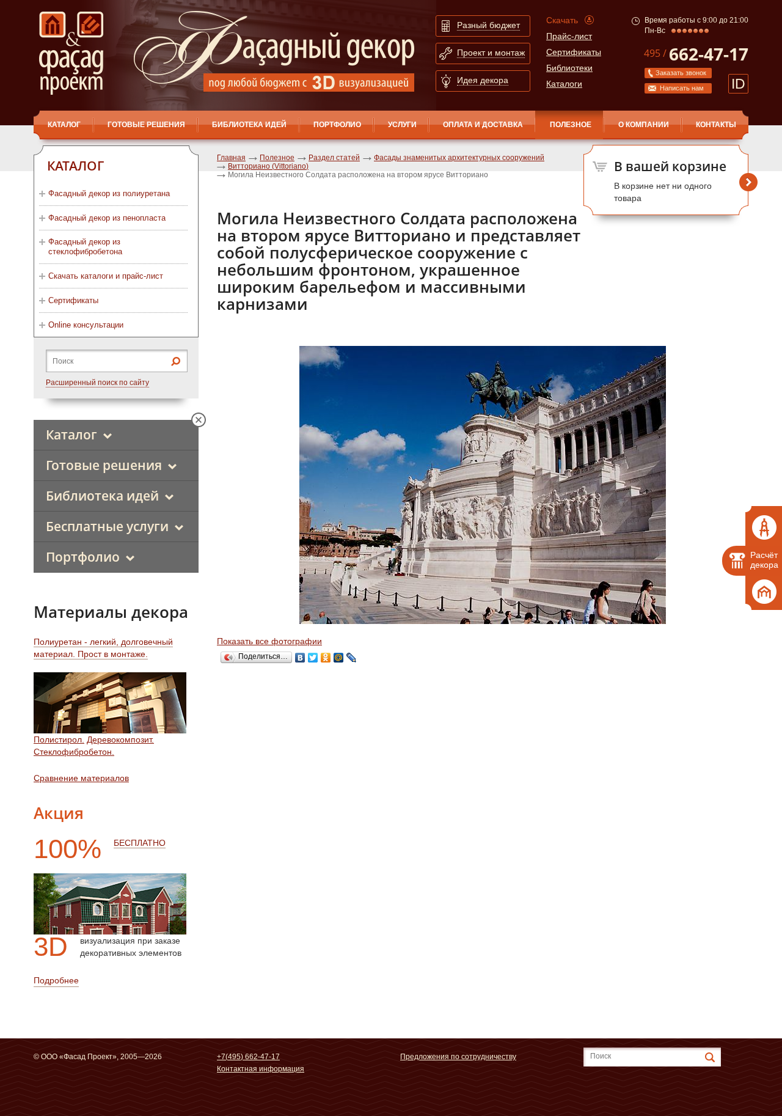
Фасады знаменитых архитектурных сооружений (459, 157)
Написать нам (682, 88)
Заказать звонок (681, 72)
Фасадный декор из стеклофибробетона (85, 246)
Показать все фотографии (269, 641)
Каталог (71, 434)
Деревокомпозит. (120, 739)
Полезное (570, 124)
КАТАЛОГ (64, 124)
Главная (231, 157)
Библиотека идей (249, 124)
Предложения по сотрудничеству (458, 1056)
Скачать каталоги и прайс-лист (105, 276)
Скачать (562, 20)
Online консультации (85, 324)
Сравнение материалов (81, 778)
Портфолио (337, 124)
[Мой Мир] (338, 658)
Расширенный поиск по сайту (97, 382)
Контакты (716, 124)
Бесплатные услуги (107, 526)
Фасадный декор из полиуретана (109, 193)
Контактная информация (260, 1069)
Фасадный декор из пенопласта (107, 217)
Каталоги (564, 84)
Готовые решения (146, 124)
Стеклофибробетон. (74, 752)
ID (738, 84)
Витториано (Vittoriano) (268, 166)
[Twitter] (313, 658)
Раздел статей (334, 157)
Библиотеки (569, 68)
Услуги (402, 124)
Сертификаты (573, 52)
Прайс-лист (569, 36)
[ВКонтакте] (300, 658)
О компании (643, 124)
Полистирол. (59, 739)
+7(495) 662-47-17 (248, 1056)
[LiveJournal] (351, 658)
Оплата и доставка (483, 124)
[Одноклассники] (326, 658)
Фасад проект (71, 53)
